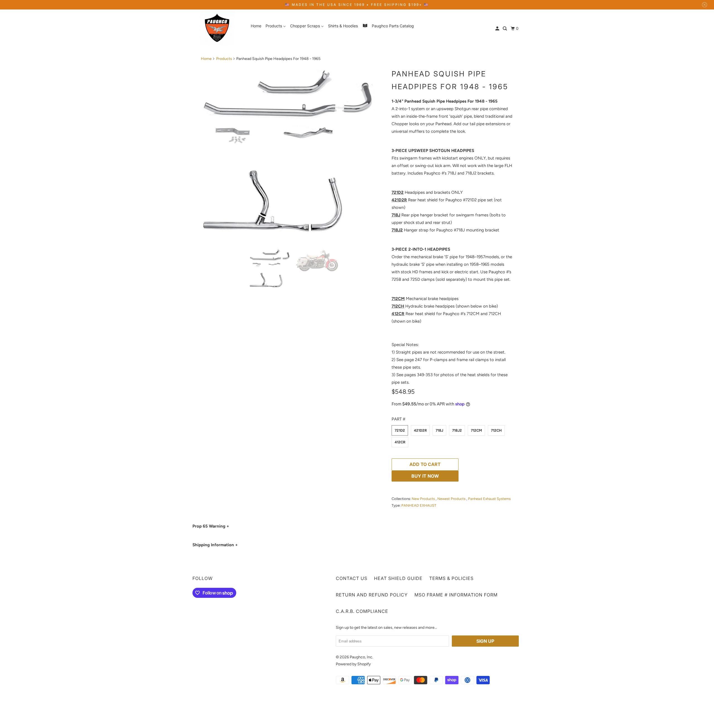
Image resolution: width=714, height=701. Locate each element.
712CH (496, 430)
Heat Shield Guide (398, 578)
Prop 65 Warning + (210, 526)
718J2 (457, 430)
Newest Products (451, 499)
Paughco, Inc (361, 657)
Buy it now (425, 476)
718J (439, 430)
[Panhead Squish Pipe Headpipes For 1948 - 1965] (293, 154)
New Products (424, 499)
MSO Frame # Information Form (456, 595)
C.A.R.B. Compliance (362, 611)
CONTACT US (351, 578)
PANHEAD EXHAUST (418, 505)
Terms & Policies (451, 578)
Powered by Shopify (353, 664)
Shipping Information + (215, 544)
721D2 (400, 430)
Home (206, 58)
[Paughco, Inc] (217, 28)
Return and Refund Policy (372, 595)
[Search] (505, 28)
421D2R (420, 430)
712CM (476, 430)
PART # (398, 419)
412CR (400, 442)
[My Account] (497, 28)
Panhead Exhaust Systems (489, 499)
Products (224, 58)
